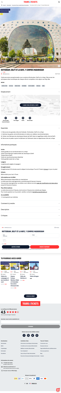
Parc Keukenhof (24, 351)
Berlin (2, 346)
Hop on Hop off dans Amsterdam (28, 353)
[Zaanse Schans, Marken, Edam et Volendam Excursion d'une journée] (15, 275)
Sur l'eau (11, 85)
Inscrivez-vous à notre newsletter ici (10, 319)
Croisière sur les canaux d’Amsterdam (29, 346)
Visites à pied (4, 85)
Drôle (43, 85)
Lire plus (2, 82)
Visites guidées (31, 85)
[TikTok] (32, 335)
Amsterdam (3, 343)
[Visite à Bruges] (34, 270)
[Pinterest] (37, 335)
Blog (41, 353)
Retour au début (30, 296)
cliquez (46, 169)
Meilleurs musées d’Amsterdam (27, 348)
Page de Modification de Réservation (48, 348)
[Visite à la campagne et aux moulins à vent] (5, 273)
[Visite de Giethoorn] (24, 271)
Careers (42, 356)
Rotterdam (3, 351)
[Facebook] (24, 335)
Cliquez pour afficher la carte (30, 105)
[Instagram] (28, 335)
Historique (24, 85)
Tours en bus (17, 85)
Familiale (38, 85)
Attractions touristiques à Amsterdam (29, 343)
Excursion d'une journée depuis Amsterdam (30, 356)
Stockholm (3, 353)
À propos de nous (44, 346)
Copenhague (4, 348)
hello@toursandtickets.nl (39, 192)
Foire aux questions (44, 351)
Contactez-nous (44, 343)
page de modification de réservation (47, 183)
